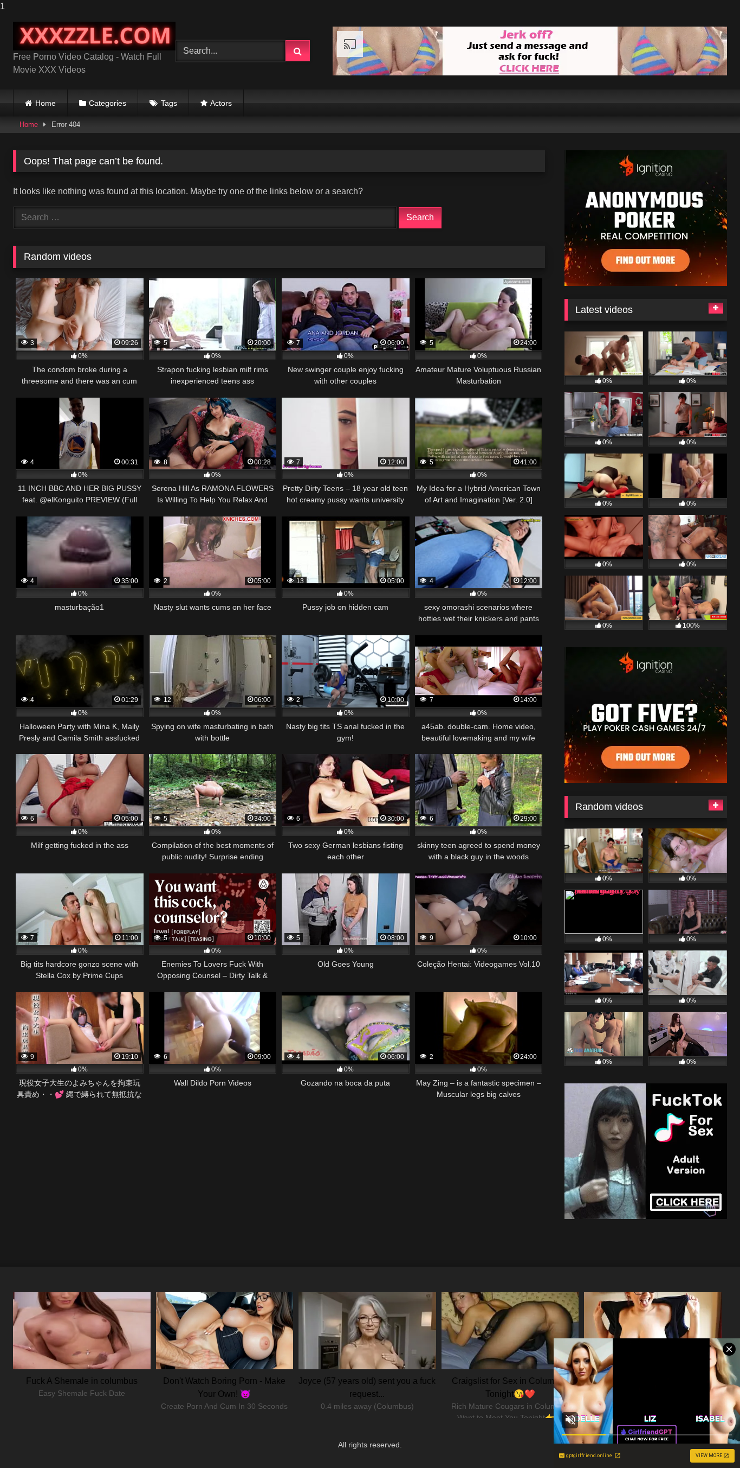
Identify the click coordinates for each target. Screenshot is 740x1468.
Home (45, 103)
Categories (107, 103)
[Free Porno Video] (94, 36)
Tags (169, 103)
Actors (221, 103)
